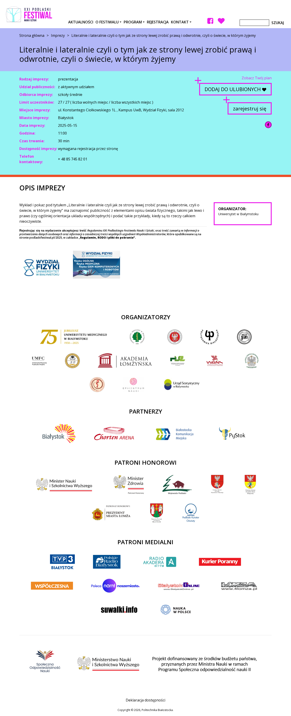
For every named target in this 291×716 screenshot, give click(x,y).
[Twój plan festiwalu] (221, 21)
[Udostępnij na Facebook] (268, 124)
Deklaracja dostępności (145, 700)
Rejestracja (158, 22)
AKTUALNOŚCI (80, 22)
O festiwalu (107, 22)
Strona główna (31, 35)
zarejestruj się (249, 108)
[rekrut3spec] (96, 265)
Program (133, 22)
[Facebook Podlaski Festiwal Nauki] (210, 21)
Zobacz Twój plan (257, 77)
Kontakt (180, 22)
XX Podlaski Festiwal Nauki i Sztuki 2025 (29, 14)
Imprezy (58, 35)
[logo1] (42, 267)
